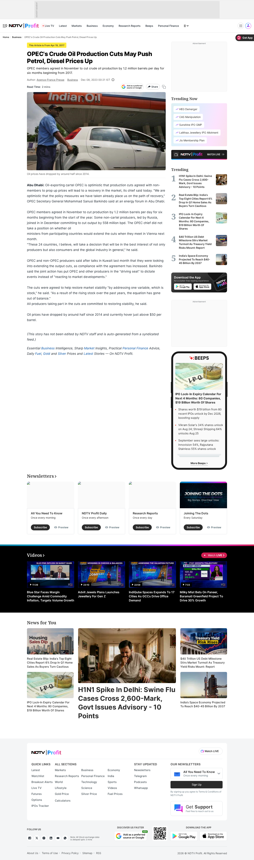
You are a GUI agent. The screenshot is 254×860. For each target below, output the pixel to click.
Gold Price (62, 794)
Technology (89, 782)
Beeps (149, 25)
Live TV (49, 25)
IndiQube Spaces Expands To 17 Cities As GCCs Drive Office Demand (151, 596)
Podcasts (140, 782)
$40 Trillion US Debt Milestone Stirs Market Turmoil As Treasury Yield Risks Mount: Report (202, 662)
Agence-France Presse (50, 79)
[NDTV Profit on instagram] (44, 838)
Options (36, 800)
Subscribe (40, 527)
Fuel (38, 353)
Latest (63, 25)
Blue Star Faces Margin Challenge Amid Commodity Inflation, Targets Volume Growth (50, 596)
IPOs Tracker (40, 806)
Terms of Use (50, 853)
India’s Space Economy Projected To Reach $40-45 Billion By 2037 (202, 704)
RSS (98, 853)
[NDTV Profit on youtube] (58, 838)
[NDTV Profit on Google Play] (184, 835)
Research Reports (130, 25)
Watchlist (37, 776)
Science (86, 788)
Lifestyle (61, 788)
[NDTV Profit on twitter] (37, 838)
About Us (32, 853)
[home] (24, 23)
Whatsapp (141, 788)
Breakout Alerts (42, 782)
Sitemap (87, 853)
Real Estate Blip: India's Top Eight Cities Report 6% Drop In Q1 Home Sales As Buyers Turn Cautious (50, 662)
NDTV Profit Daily (94, 513)
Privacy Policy (70, 853)
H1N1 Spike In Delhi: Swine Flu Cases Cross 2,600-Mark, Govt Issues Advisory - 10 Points (126, 703)
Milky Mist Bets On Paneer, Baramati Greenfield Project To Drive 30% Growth (201, 596)
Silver (62, 353)
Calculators (62, 800)
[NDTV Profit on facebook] (30, 838)
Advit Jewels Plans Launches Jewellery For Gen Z (98, 594)
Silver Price (89, 794)
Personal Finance (168, 25)
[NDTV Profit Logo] (46, 751)
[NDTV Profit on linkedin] (51, 838)
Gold (46, 353)
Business (92, 25)
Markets (77, 25)
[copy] (164, 87)
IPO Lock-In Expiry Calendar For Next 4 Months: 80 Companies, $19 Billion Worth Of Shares (48, 706)
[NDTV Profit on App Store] (213, 835)
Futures (36, 794)
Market (89, 348)
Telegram (140, 776)
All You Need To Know (46, 513)
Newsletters (142, 770)
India (111, 776)
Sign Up (196, 784)
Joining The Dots (196, 513)
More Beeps (198, 463)
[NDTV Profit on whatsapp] (65, 838)
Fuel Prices (115, 794)
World (59, 782)
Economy (108, 25)
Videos (112, 788)
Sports (112, 782)
